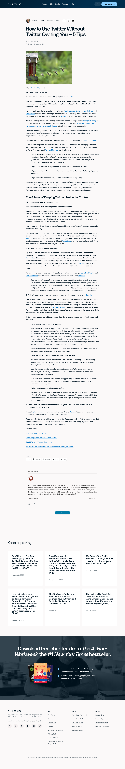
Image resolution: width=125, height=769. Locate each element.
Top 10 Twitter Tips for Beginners (39, 442)
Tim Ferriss (51, 715)
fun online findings (85, 111)
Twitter (71, 97)
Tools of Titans (77, 726)
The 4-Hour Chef (77, 723)
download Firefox (87, 273)
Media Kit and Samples (55, 730)
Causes (50, 726)
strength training (89, 121)
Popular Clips (100, 715)
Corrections (52, 723)
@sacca (72, 412)
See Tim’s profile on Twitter (36, 433)
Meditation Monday (102, 726)
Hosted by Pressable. (36, 721)
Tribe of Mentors (77, 730)
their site (81, 275)
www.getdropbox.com (85, 123)
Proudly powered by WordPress (18, 721)
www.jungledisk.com (50, 126)
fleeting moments (71, 111)
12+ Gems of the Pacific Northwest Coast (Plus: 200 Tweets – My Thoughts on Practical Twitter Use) (99, 560)
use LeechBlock (32, 275)
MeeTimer (82, 263)
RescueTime (30, 258)
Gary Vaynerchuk (58, 307)
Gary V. (89, 295)
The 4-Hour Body (77, 719)
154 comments (33, 41)
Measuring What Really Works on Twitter (41, 438)
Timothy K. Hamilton (37, 88)
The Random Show (101, 723)
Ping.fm (29, 238)
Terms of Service (51, 150)
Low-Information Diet (38, 44)
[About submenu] (47, 4)
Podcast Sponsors (101, 719)
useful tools (30, 114)
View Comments (62, 513)
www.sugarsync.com (34, 126)
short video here (90, 140)
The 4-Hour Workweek (79, 715)
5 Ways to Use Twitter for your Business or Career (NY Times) (49, 447)
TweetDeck (66, 241)
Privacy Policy (52, 734)
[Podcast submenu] (69, 4)
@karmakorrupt (39, 412)
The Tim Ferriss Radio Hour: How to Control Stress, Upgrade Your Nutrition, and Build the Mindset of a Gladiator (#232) (62, 599)
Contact (50, 719)
